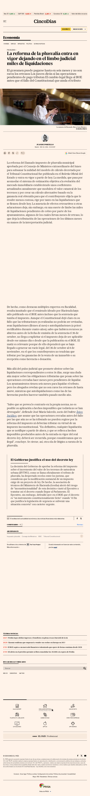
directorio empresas (73, 718)
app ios (45, 726)
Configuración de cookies (45, 774)
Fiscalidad (11, 50)
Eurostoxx (13, 673)
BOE (40, 536)
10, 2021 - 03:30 (47, 147)
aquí (55, 547)
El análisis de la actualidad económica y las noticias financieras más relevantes (37, 519)
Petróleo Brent (39, 14)
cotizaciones (17, 726)
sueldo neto (73, 709)
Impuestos (21, 44)
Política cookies (32, 774)
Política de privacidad (60, 774)
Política (29, 44)
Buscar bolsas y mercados (14, 662)
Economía (11, 38)
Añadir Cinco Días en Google (76, 153)
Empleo (13, 44)
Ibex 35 (6, 14)
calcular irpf (17, 709)
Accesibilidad (71, 774)
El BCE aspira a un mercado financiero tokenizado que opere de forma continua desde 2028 (45, 647)
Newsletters (43, 776)
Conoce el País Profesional (45, 736)
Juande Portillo (45, 144)
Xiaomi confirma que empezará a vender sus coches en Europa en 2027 (36, 643)
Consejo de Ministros (29, 536)
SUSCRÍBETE (66, 29)
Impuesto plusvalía (13, 536)
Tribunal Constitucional (51, 536)
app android (73, 726)
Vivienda (6, 44)
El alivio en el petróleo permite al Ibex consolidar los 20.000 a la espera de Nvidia (41, 652)
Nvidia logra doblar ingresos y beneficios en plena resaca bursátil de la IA (38, 638)
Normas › (80, 525)
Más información (13, 547)
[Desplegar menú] (4, 21)
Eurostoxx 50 (58, 14)
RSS (38, 776)
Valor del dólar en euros (79, 14)
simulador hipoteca (45, 709)
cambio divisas (45, 718)
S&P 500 (21, 14)
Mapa (34, 776)
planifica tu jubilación (17, 718)
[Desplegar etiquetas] (81, 536)
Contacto (16, 774)
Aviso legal (23, 774)
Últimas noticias (39, 44)
